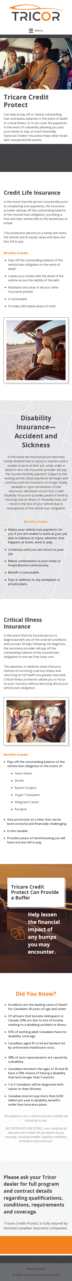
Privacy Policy (36, 1269)
